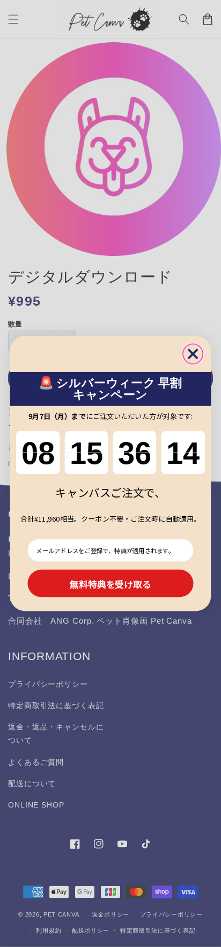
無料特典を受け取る (110, 583)
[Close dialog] (193, 353)
